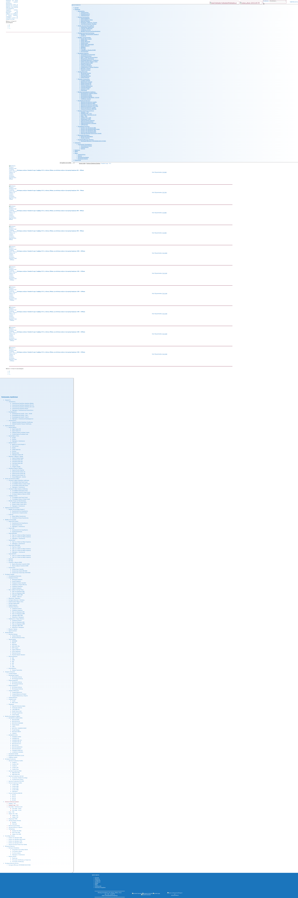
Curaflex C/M (15, 764)
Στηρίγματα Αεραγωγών (17, 586)
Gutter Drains (15, 465)
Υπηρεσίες (77, 142)
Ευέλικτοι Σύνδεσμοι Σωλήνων (85, 110)
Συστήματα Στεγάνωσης (84, 100)
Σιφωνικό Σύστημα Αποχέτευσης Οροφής (91, 133)
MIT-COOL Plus (16, 646)
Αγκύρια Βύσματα (82, 71)
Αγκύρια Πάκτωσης (16, 636)
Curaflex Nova (15, 769)
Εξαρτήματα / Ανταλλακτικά (18, 854)
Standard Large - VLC (86, 113)
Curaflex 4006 (15, 786)
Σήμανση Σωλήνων (85, 70)
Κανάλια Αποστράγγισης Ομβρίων (86, 92)
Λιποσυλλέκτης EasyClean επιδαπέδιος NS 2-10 (23, 405)
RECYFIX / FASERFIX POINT (19, 728)
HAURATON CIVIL (86, 94)
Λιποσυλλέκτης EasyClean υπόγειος (20, 408)
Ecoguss (14, 437)
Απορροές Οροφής (16, 466)
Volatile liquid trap (16, 449)
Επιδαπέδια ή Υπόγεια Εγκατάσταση (20, 518)
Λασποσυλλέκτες (85, 15)
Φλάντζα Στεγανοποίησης (87, 122)
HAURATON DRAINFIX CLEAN (16, 755)
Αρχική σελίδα (82, 163)
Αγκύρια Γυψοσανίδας (17, 670)
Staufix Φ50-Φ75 (85, 46)
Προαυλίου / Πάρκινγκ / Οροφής (89, 22)
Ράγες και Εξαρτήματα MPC (18, 591)
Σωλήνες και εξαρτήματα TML (88, 130)
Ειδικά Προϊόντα (85, 77)
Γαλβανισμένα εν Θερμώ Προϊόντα (89, 67)
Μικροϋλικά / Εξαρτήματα (87, 58)
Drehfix (14, 447)
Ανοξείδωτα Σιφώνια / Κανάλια (88, 24)
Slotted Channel (15, 724)
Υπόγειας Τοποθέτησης (86, 28)
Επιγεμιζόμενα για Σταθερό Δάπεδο (20, 849)
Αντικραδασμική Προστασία (88, 54)
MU (13, 663)
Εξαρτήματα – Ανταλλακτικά (18, 538)
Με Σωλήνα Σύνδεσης (17, 677)
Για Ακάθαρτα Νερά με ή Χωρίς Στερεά (21, 483)
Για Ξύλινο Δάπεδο (16, 853)
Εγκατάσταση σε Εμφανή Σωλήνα (19, 512)
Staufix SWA (84, 40)
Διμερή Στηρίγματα (16, 581)
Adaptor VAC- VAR (86, 117)
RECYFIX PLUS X (16, 743)
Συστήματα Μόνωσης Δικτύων (85, 139)
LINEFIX (14, 733)
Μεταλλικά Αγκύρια (86, 73)
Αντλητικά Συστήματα (86, 145)
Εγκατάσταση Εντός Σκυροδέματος (20, 511)
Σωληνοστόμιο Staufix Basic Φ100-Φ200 (21, 572)
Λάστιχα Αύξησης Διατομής (88, 120)
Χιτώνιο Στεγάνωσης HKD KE (88, 109)
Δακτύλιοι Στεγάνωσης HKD (88, 103)
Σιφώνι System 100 (16, 429)
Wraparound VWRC (86, 119)
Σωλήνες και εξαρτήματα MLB (88, 132)
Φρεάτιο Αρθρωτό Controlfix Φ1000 (20, 565)
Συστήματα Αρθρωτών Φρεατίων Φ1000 (21, 494)
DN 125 (14, 796)
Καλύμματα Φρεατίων (83, 135)
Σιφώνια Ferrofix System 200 (18, 473)
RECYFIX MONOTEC (17, 747)
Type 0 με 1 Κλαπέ (16, 547)
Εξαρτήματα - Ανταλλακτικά (18, 441)
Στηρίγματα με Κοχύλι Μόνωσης (19, 584)
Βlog (76, 153)
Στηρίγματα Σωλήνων (86, 56)
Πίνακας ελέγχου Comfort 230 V (19, 502)
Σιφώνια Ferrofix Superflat (18, 470)
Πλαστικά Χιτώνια (16, 653)
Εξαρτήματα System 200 (17, 454)
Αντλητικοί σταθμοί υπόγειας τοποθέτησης (18, 488)
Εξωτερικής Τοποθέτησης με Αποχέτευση (21, 859)
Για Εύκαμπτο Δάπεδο (17, 851)
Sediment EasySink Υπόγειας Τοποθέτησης (21, 424)
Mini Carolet (15, 702)
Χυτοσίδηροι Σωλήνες (83, 126)
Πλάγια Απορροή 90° (86, 83)
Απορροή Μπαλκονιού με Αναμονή (20, 695)
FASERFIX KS (15, 738)
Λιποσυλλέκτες (85, 12)
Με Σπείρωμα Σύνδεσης (17, 678)
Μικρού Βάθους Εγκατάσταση (19, 516)
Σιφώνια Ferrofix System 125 (18, 471)
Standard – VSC (85, 112)
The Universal (15, 446)
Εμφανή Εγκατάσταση (17, 524)
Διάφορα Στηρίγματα (16, 588)
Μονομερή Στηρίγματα (17, 579)
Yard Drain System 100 (17, 459)
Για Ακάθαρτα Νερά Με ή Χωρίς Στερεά (21, 492)
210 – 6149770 (111, 894)
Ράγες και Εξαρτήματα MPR (18, 593)
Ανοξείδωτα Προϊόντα (86, 65)
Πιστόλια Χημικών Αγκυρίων (18, 654)
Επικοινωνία (78, 160)
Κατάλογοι (77, 150)
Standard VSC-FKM (16, 830)
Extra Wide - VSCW (16, 808)
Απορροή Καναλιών (86, 87)
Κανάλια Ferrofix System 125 (18, 475)
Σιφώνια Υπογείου (85, 21)
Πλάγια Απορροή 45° (86, 84)
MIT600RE (14, 641)
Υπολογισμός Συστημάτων (84, 144)
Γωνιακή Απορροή (85, 80)
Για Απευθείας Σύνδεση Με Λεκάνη (20, 485)
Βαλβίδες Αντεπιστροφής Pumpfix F (90, 34)
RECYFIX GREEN (16, 731)
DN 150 (14, 798)
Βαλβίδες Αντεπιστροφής (84, 37)
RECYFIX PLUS (16, 721)
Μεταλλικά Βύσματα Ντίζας (18, 637)
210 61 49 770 (255, 3)
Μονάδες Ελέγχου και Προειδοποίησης (90, 31)
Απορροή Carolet (85, 88)
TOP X (13, 726)
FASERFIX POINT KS (17, 750)
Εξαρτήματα (84, 90)
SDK (13, 666)
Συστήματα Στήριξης (83, 53)
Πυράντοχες (14, 858)
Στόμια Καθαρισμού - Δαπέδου (19, 477)
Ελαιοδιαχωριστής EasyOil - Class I (20, 415)
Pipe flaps (83, 48)
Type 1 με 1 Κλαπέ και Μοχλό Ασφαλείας (21, 535)
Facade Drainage (15, 730)
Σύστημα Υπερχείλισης (17, 712)
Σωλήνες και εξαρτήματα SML (88, 127)
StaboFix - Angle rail (16, 596)
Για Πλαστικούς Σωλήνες (17, 779)
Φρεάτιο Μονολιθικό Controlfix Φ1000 (21, 564)
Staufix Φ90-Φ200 (85, 41)
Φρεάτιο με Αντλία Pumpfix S (19, 444)
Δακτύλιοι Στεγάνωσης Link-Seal (89, 104)
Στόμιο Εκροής (15, 714)
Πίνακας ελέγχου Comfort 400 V (19, 504)
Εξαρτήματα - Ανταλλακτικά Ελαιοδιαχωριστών (22, 418)
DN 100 (14, 795)
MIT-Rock (14, 644)
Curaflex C (14, 762)
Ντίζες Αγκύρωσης (16, 651)
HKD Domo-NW (16, 774)
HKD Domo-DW (16, 772)
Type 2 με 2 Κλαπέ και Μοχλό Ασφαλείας (21, 536)
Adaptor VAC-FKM (16, 834)
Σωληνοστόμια (84, 51)
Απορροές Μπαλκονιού (87, 86)
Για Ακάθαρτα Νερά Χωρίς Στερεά (20, 482)
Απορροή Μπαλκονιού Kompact (19, 694)
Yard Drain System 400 (17, 463)
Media (76, 151)
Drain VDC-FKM (16, 832)
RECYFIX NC (15, 745)
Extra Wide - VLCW (16, 810)
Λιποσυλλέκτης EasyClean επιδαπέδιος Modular (23, 403)
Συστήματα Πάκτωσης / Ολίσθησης (89, 60)
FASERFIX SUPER (16, 736)
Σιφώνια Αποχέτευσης (83, 17)
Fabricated (14, 824)
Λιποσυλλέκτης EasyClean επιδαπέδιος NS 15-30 (23, 406)
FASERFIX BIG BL (16, 742)
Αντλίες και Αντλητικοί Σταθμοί (85, 25)
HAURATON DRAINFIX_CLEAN (90, 97)
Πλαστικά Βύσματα (86, 76)
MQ (13, 661)
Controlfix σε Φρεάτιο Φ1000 (88, 50)
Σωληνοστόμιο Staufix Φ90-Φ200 (19, 571)
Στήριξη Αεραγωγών (86, 64)
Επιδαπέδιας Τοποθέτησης (87, 27)
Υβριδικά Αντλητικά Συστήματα (86, 33)
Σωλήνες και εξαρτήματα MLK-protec (90, 129)
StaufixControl (84, 43)
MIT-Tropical (15, 647)
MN (13, 658)
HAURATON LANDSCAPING (89, 93)
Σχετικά (76, 7)
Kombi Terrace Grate (16, 711)
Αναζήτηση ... (266, 1)
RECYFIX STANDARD (17, 723)
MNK (13, 659)
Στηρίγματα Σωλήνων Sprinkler (19, 583)
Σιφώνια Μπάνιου (85, 18)
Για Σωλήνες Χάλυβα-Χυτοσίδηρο (19, 777)
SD (13, 665)
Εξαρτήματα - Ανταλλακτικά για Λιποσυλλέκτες (22, 410)
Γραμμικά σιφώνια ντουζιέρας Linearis (20, 432)
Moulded (14, 822)
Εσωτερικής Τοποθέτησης (18, 861)
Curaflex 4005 (15, 788)
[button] (76, 5)
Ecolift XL (83, 35)
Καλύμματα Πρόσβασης (87, 136)
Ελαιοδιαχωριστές (85, 14)
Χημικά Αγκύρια (85, 74)
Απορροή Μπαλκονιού (17, 692)
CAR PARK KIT (16, 709)
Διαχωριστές (81, 11)
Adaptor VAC (15, 815)
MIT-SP (14, 642)
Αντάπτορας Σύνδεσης (17, 707)
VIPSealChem (84, 124)
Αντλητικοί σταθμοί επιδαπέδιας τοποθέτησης (19, 480)
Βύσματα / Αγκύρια (85, 68)
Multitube (83, 47)
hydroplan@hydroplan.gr (229, 3)
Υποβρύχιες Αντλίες (86, 30)
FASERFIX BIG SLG (17, 740)
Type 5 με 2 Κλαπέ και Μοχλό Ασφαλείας (21, 557)
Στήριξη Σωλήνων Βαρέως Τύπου (89, 61)
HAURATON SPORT (86, 96)
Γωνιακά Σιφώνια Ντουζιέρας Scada (20, 434)
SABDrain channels (86, 99)
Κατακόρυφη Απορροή (86, 81)
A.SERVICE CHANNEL (17, 752)
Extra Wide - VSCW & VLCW (88, 115)
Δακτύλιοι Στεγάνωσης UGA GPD (89, 106)
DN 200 (14, 800)
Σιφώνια (83, 148)
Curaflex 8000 (15, 789)
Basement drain (15, 453)
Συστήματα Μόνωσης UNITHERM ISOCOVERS (93, 141)
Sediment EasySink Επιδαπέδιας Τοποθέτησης (22, 422)
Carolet (13, 700)
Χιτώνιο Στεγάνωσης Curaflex (88, 107)
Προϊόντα (77, 9)
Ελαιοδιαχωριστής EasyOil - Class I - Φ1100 (22, 413)
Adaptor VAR (15, 817)
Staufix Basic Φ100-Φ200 (87, 44)
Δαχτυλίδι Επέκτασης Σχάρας (18, 706)
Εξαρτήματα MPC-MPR (17, 594)
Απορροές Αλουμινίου (83, 79)
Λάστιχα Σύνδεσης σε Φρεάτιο (88, 123)
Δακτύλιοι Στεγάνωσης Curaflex (89, 102)
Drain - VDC (84, 116)
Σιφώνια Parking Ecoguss (17, 458)
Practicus (14, 439)
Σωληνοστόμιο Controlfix (18, 569)
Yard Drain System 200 (17, 461)
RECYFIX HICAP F (16, 748)
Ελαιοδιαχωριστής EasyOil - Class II (20, 417)
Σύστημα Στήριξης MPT (87, 63)
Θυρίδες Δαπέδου (85, 138)
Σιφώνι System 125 (16, 430)
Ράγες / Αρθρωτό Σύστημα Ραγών (89, 57)
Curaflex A (14, 765)
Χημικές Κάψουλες (16, 649)
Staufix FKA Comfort (86, 39)
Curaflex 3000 (15, 784)
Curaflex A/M (15, 767)
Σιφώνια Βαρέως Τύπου (87, 19)
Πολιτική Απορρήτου (100, 887)
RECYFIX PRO (15, 719)
